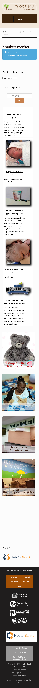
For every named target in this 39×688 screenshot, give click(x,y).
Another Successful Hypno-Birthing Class (14, 212)
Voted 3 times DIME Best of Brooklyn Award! (14, 301)
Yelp (19, 586)
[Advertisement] (19, 520)
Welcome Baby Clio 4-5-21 (14, 271)
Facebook (14, 581)
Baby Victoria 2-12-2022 (14, 173)
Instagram (13, 577)
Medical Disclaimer (19, 648)
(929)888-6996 (19, 675)
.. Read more (11, 135)
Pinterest (26, 577)
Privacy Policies (19, 652)
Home (7, 32)
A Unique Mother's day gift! (14, 116)
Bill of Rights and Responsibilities (20, 658)
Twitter (26, 581)
